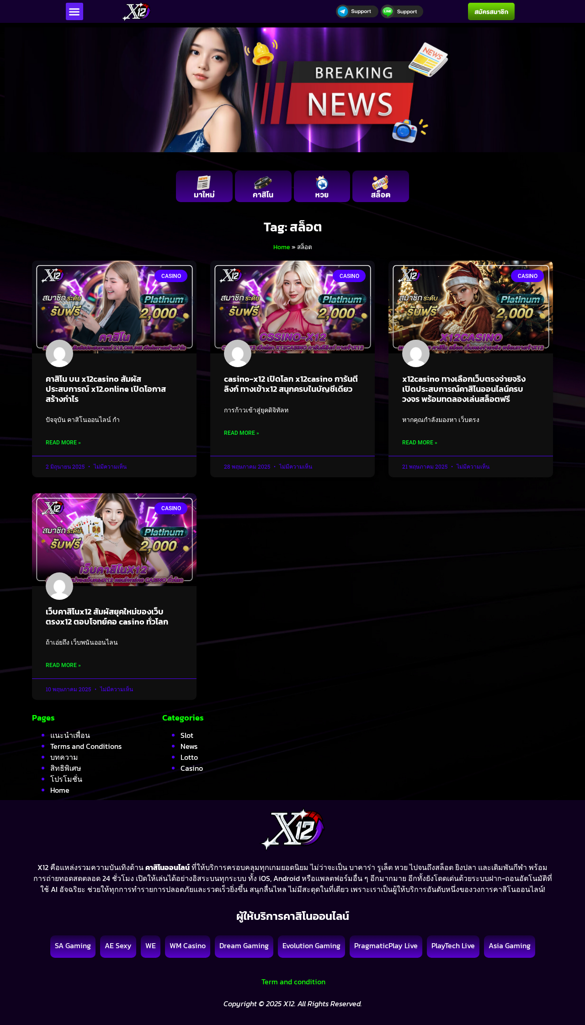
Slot (187, 735)
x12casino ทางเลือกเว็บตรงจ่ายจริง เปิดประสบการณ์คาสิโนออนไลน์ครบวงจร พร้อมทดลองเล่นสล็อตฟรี (464, 389)
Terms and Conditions (86, 746)
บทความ (64, 757)
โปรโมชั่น (66, 779)
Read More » (63, 442)
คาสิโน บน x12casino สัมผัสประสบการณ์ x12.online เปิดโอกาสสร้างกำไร (106, 389)
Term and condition (292, 981)
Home (281, 246)
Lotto (189, 757)
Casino (192, 768)
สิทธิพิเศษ (65, 768)
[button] (74, 11)
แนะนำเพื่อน (70, 735)
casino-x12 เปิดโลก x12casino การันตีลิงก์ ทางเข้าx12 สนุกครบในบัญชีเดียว (291, 384)
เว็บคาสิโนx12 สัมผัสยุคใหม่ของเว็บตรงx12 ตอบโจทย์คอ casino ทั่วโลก (107, 616)
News (189, 746)
